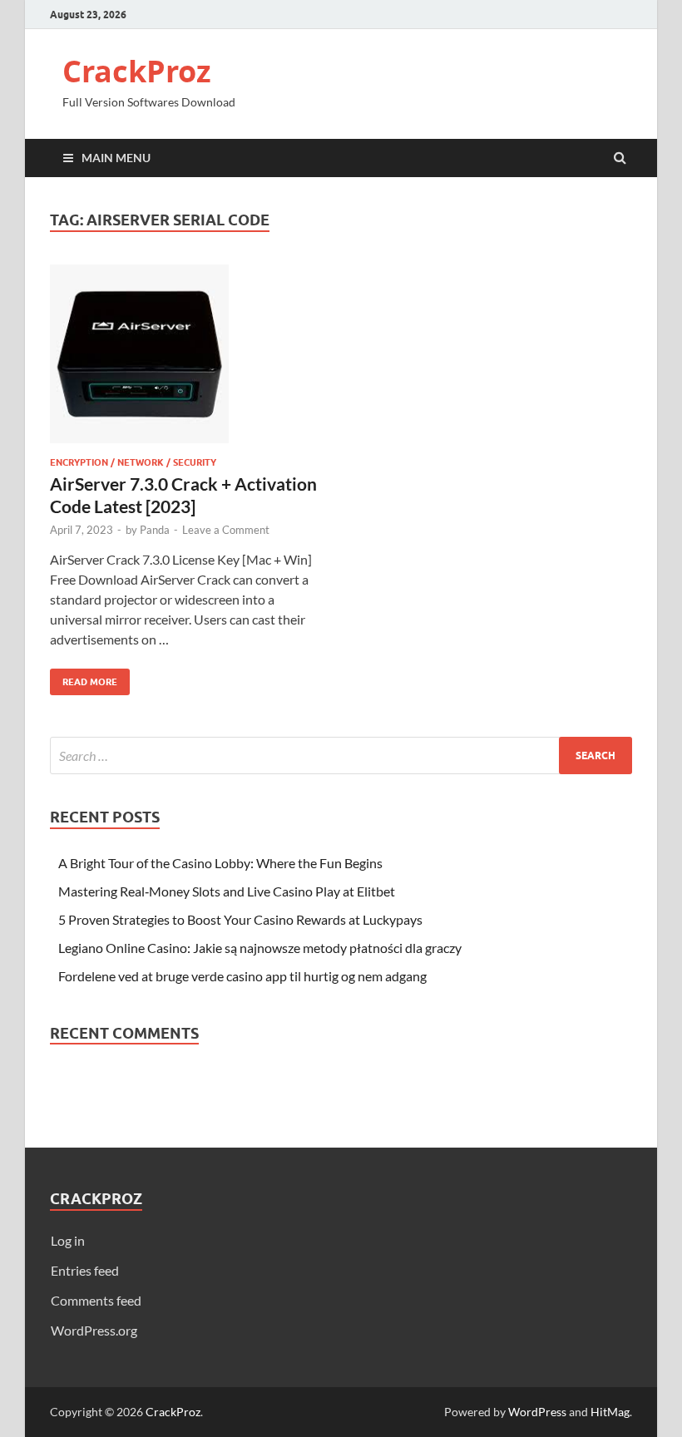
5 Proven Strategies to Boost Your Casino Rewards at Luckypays (240, 919)
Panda (155, 529)
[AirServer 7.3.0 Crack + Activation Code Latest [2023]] (187, 360)
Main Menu (116, 158)
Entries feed (85, 1270)
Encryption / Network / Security (133, 462)
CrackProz (136, 71)
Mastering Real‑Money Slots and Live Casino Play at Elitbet (226, 891)
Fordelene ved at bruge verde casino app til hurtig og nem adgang (242, 976)
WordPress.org (94, 1330)
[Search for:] (341, 755)
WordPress (537, 1412)
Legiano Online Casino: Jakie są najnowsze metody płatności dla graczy (260, 948)
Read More (83, 678)
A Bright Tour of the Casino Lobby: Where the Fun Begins (220, 863)
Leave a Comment (225, 529)
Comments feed (96, 1300)
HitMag (610, 1412)
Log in (68, 1240)
